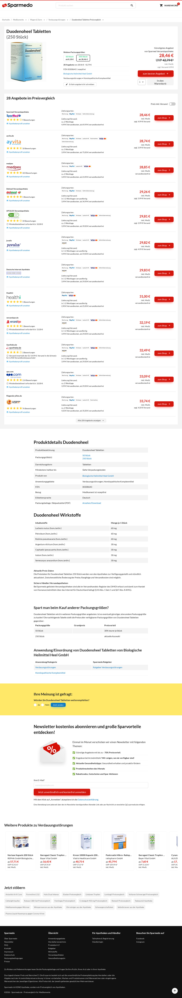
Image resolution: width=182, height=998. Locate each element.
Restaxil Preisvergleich (121, 901)
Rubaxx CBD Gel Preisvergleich (37, 901)
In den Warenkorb (160, 82)
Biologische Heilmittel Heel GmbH (77, 74)
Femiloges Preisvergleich (64, 901)
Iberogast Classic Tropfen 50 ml (53, 855)
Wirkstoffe (52, 952)
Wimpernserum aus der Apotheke (48, 907)
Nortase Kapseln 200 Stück (20, 855)
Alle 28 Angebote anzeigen (89, 420)
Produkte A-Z (54, 945)
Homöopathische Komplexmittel (50, 672)
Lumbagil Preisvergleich (114, 894)
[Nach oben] (174, 990)
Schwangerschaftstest (104, 907)
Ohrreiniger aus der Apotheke (78, 907)
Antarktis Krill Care (14, 894)
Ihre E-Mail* (39, 780)
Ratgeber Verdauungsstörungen (107, 667)
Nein (47, 704)
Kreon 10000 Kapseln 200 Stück (86, 855)
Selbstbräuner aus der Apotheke (131, 907)
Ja (39, 704)
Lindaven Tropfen (93, 894)
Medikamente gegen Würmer (18, 907)
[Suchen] (131, 5)
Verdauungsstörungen (45, 667)
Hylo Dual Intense (51, 894)
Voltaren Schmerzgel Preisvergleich (143, 894)
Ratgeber (52, 948)
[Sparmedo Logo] (17, 5)
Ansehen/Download (91, 503)
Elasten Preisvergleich (72, 894)
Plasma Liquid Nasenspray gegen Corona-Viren (25, 913)
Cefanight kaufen (13, 901)
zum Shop (162, 117)
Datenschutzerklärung (88, 799)
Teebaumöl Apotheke (143, 901)
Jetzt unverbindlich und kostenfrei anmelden (62, 792)
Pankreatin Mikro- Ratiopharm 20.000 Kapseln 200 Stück (119, 855)
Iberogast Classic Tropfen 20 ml (152, 855)
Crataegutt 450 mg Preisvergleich (93, 901)
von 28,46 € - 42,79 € (77, 65)
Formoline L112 (32, 894)
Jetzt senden (58, 705)
